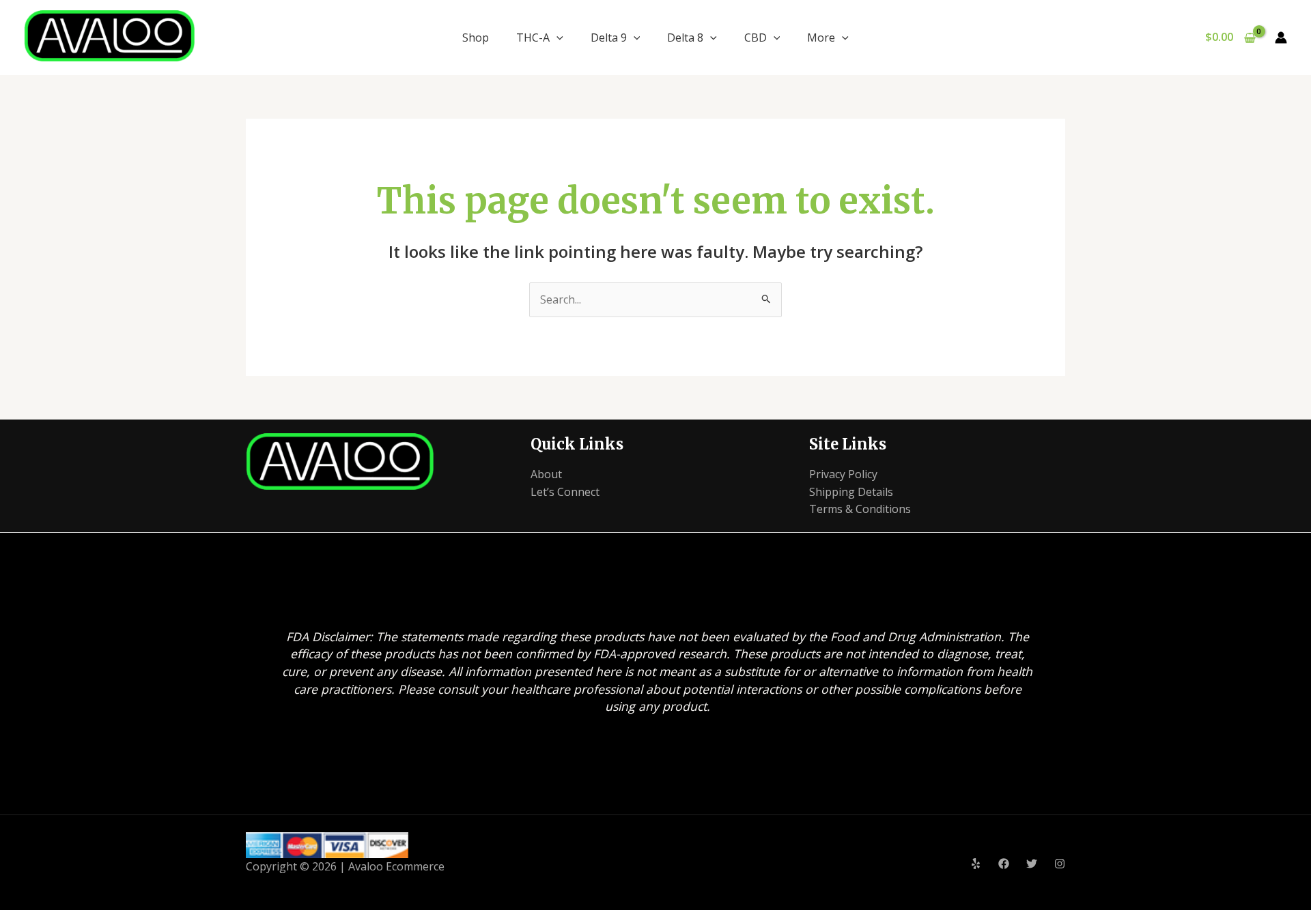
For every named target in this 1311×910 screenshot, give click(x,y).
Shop (475, 37)
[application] (556, 37)
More (821, 37)
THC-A (533, 37)
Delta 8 (685, 37)
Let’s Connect (565, 491)
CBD (755, 37)
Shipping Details (851, 491)
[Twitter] (1031, 863)
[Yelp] (975, 863)
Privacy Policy (843, 474)
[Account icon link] (1281, 37)
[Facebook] (1003, 863)
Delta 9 (609, 37)
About (546, 474)
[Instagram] (1059, 863)
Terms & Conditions (860, 508)
